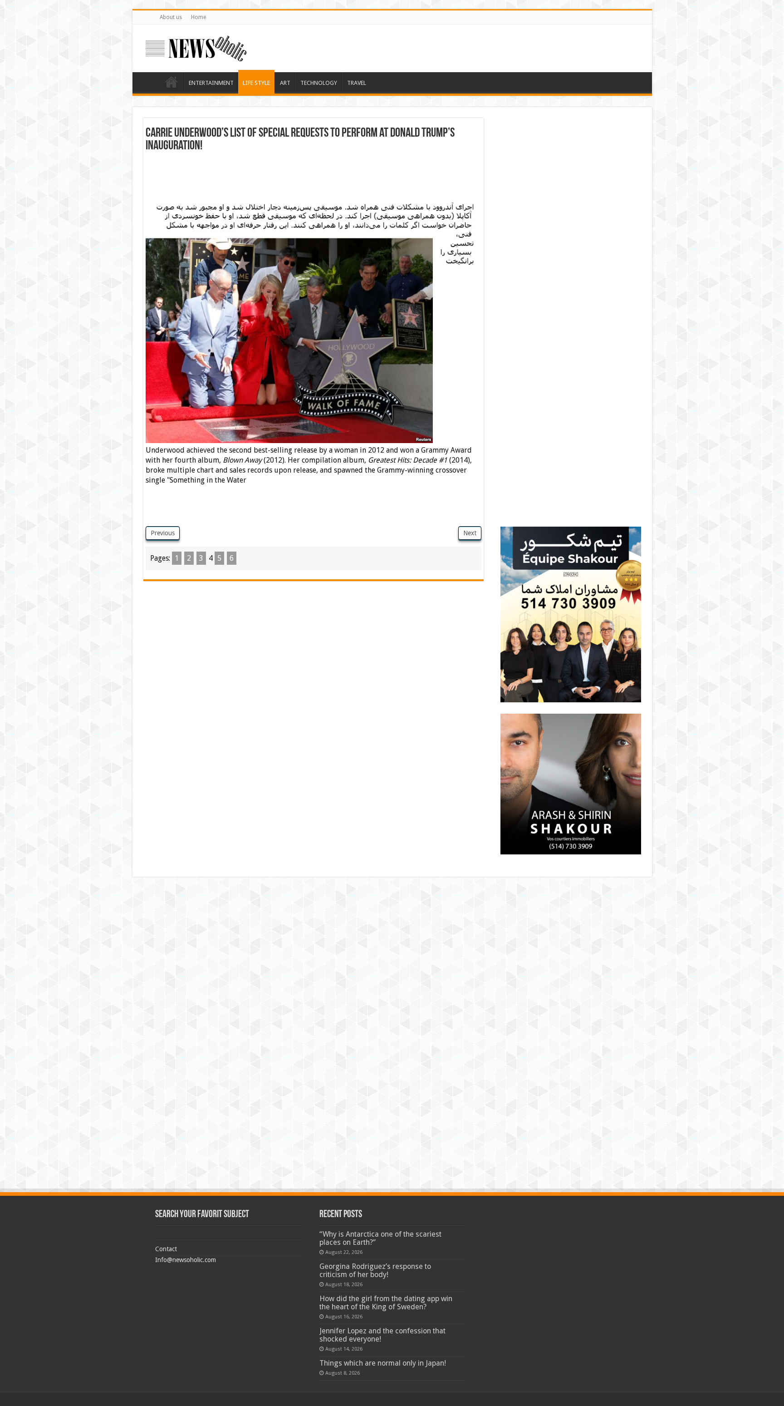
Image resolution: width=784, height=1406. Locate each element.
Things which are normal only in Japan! (382, 1363)
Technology (318, 82)
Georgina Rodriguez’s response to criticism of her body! (375, 1270)
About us (171, 17)
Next (469, 533)
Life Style (256, 82)
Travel (356, 82)
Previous (163, 533)
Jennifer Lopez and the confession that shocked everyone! (382, 1335)
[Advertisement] (313, 177)
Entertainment (211, 82)
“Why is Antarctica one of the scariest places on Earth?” (380, 1238)
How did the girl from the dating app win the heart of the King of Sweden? (385, 1302)
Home (198, 17)
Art (285, 82)
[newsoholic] (196, 47)
